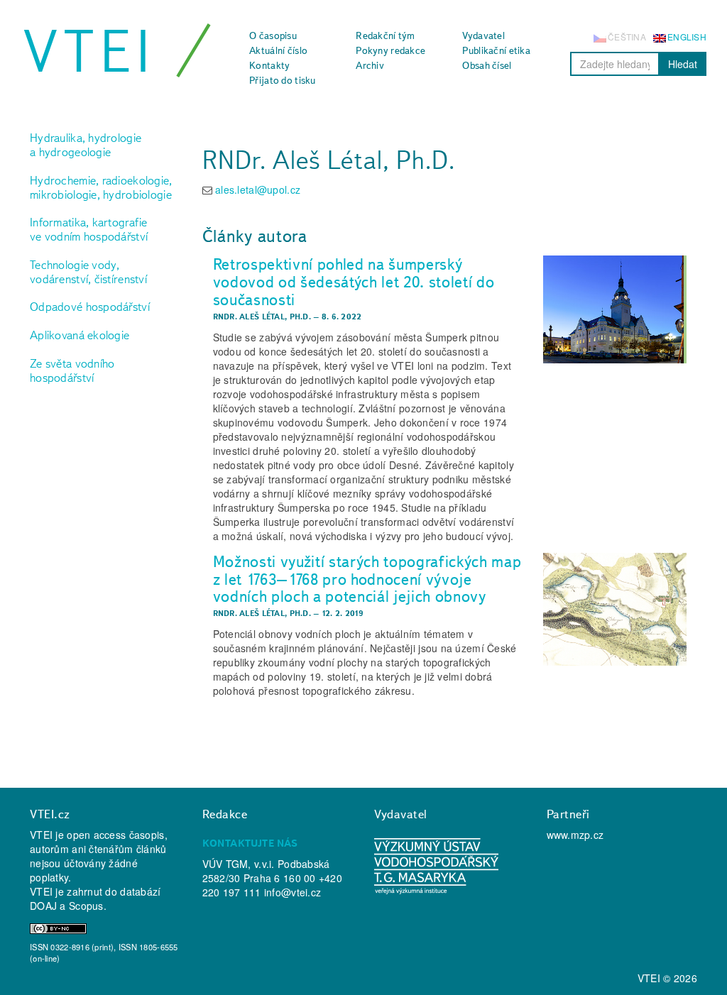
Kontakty (269, 65)
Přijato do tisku (282, 80)
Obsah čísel (486, 65)
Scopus (86, 905)
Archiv (370, 65)
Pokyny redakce (390, 50)
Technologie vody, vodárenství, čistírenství (88, 272)
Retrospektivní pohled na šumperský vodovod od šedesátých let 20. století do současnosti (354, 281)
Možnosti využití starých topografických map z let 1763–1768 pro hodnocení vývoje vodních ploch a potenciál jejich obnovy (367, 578)
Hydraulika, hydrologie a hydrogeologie (85, 145)
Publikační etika (496, 50)
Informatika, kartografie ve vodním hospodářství (89, 229)
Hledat (682, 64)
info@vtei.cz (292, 892)
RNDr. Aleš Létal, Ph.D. (262, 316)
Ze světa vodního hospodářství (72, 370)
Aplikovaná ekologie (79, 335)
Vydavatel (483, 35)
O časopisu (273, 35)
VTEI (89, 51)
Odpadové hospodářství (90, 306)
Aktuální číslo (278, 50)
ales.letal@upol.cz (257, 189)
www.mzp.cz (575, 835)
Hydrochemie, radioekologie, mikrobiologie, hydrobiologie (101, 187)
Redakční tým (385, 35)
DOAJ (43, 905)
